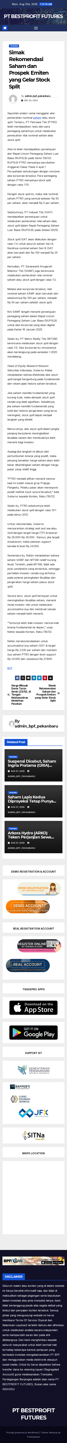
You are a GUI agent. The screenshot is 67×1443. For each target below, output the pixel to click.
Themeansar (33, 1436)
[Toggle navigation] (36, 28)
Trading (14, 46)
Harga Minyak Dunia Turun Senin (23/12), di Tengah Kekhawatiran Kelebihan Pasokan (21, 694)
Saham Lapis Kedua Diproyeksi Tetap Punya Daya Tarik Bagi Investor (31, 801)
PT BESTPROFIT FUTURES (33, 16)
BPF (10, 668)
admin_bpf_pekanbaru (38, 96)
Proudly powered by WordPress (23, 1432)
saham (37, 117)
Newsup (53, 1432)
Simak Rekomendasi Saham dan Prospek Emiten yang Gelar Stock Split (45, 693)
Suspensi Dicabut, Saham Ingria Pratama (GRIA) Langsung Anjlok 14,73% (32, 765)
